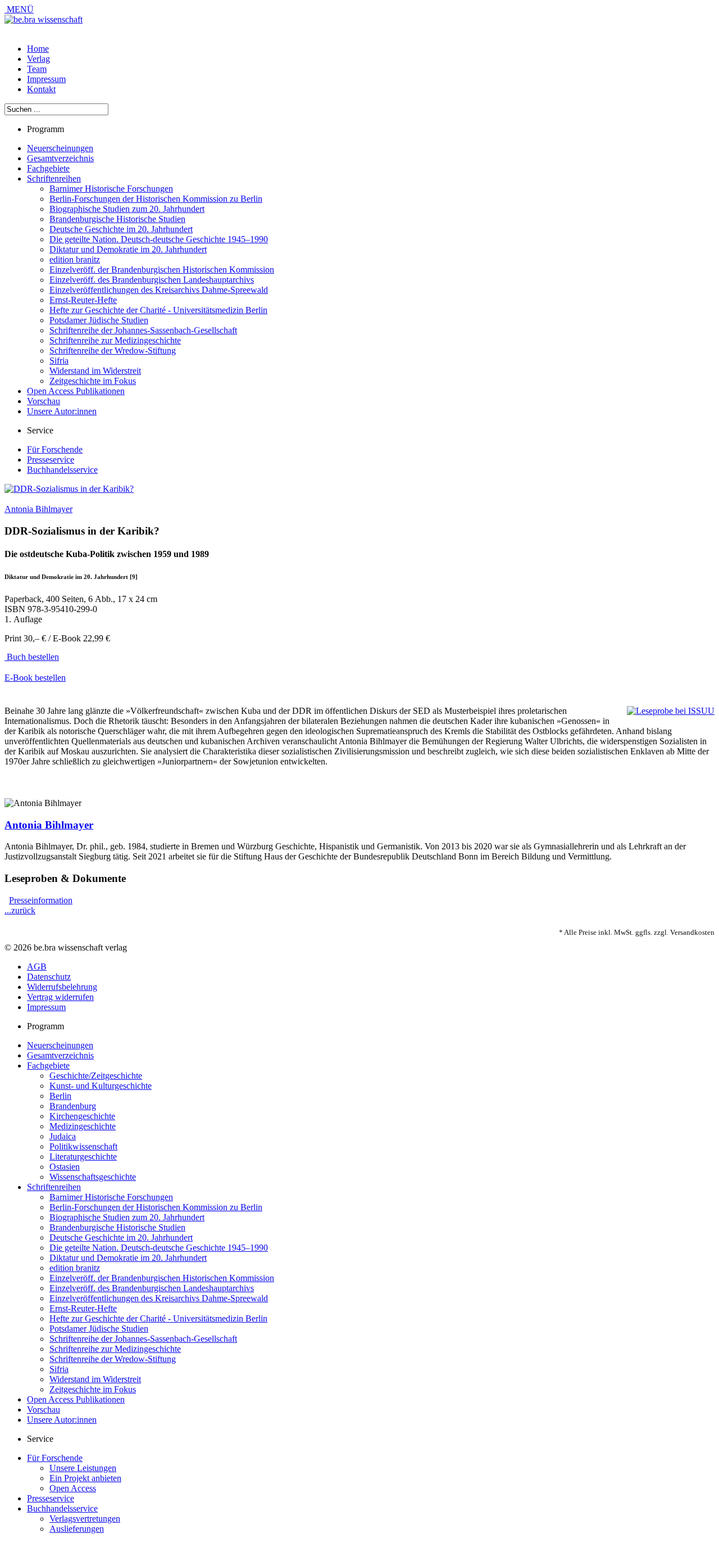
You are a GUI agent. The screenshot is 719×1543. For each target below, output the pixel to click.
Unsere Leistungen (82, 1468)
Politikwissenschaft (83, 1146)
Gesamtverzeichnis (60, 158)
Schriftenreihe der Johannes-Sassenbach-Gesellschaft (143, 330)
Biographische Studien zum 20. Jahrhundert (126, 209)
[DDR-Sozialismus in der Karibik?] (69, 489)
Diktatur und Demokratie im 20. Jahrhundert (128, 249)
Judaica (62, 1136)
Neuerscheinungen (60, 148)
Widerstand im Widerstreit (95, 370)
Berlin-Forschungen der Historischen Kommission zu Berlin (155, 198)
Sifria (59, 360)
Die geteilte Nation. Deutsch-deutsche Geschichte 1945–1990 (158, 239)
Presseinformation (40, 900)
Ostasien (64, 1166)
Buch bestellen (31, 657)
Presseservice (50, 459)
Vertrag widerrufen (60, 997)
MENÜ (19, 9)
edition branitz (74, 259)
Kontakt (41, 89)
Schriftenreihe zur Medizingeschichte (115, 340)
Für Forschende (55, 449)
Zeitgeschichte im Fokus (92, 381)
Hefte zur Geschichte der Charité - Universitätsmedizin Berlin (158, 310)
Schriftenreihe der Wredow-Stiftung (112, 350)
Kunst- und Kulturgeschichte (100, 1085)
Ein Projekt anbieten (85, 1478)
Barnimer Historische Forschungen (111, 188)
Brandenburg (72, 1106)
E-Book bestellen (35, 677)
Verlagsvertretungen (84, 1518)
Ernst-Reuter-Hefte (83, 300)
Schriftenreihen (54, 178)
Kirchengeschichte (82, 1116)
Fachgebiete (48, 168)
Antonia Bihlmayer (38, 509)
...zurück (19, 910)
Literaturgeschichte (83, 1156)
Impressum (46, 79)
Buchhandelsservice (62, 469)
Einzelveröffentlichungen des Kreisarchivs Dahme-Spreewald (158, 290)
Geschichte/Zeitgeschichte (95, 1075)
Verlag (38, 59)
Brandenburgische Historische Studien (117, 219)
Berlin (60, 1096)
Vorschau (43, 401)
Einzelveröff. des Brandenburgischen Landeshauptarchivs (151, 279)
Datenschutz (49, 976)
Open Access (72, 1488)
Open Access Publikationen (76, 391)
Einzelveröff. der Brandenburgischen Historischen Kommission (161, 269)
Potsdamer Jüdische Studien (98, 320)
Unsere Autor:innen (62, 411)
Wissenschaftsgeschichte (92, 1177)
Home (38, 48)
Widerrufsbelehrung (62, 987)
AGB (37, 966)
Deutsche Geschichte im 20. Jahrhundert (121, 229)
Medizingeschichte (82, 1126)
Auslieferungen (76, 1528)
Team (37, 69)
